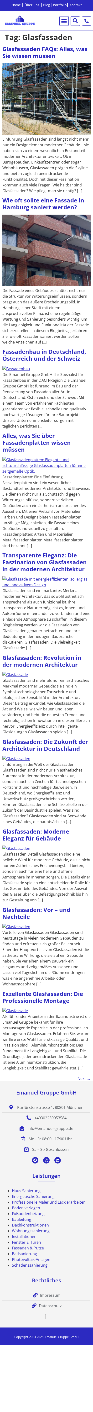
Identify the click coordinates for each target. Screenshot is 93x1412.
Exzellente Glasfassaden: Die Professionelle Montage (42, 997)
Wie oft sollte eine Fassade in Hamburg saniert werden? (43, 203)
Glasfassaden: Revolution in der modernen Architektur (41, 661)
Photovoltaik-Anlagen (31, 1259)
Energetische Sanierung (33, 1196)
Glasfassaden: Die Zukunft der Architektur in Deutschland (45, 745)
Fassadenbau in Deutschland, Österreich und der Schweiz (44, 355)
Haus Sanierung (26, 1190)
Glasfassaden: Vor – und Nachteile (36, 913)
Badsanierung (24, 1253)
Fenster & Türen (26, 1242)
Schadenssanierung (29, 1265)
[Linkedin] (57, 1160)
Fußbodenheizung (28, 1213)
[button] (64, 21)
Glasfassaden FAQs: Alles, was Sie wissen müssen (45, 52)
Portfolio (60, 5)
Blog (46, 5)
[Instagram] (46, 1160)
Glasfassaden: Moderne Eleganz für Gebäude (35, 834)
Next (84, 1078)
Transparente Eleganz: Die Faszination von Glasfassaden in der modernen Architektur (44, 562)
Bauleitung (21, 1219)
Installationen (24, 1236)
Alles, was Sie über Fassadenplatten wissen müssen (36, 442)
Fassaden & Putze (28, 1248)
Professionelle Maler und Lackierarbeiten (49, 1202)
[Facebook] (35, 1160)
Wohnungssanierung (31, 1230)
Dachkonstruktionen (30, 1225)
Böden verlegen (26, 1208)
